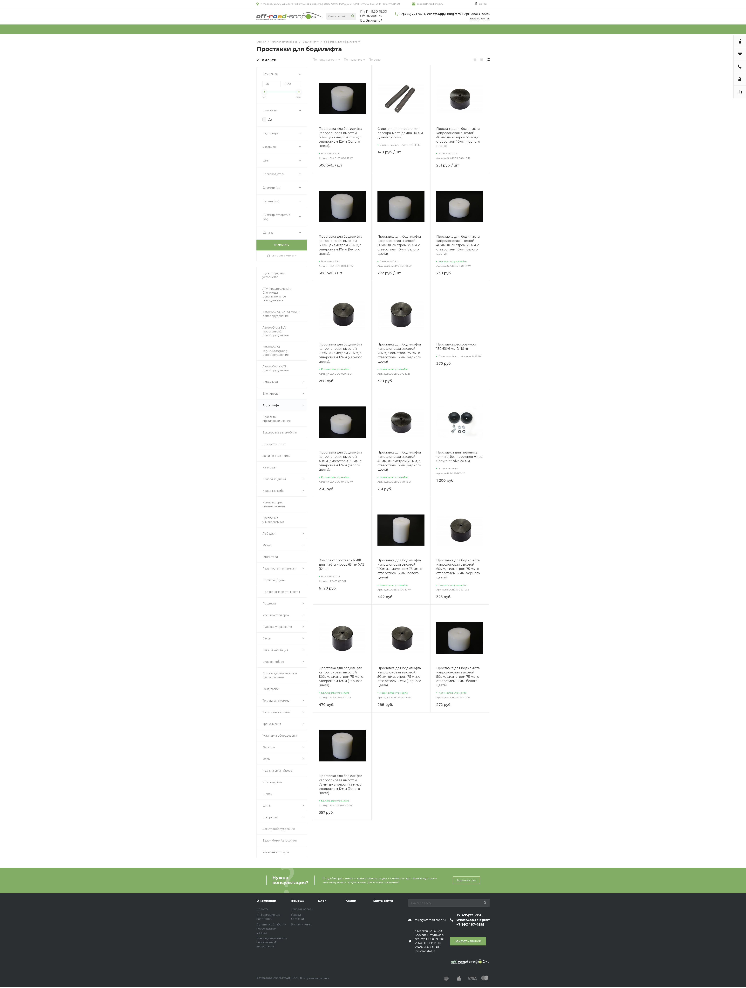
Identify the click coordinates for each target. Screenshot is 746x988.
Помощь (297, 901)
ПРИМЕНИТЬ (281, 245)
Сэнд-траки (270, 689)
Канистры (269, 467)
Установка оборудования (280, 735)
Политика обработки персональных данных (271, 928)
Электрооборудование (278, 829)
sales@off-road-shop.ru (430, 3)
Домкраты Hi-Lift (274, 444)
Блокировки (271, 393)
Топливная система (275, 700)
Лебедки (268, 533)
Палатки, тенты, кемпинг (279, 568)
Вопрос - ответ (301, 924)
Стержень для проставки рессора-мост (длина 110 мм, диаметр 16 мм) (400, 133)
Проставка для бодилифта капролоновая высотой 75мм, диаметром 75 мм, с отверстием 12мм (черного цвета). (399, 353)
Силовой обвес (273, 662)
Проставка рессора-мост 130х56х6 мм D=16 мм (456, 347)
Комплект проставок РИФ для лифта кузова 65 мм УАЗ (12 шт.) (341, 564)
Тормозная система (276, 712)
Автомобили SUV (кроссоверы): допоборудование (275, 331)
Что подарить (272, 782)
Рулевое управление (277, 627)
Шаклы (267, 794)
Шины (266, 805)
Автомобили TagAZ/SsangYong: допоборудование (275, 351)
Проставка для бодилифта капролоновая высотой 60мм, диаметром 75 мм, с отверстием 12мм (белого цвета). (340, 137)
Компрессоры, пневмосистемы (273, 504)
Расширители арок (275, 615)
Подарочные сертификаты (281, 592)
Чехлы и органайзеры (277, 770)
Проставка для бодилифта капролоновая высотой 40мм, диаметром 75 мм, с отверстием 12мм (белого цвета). (340, 461)
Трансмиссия (271, 724)
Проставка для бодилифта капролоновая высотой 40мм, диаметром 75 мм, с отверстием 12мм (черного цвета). (399, 461)
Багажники (270, 382)
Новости (262, 909)
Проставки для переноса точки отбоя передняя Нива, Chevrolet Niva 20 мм (459, 457)
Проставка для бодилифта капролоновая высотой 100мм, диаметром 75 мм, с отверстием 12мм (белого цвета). (399, 568)
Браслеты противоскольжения (276, 419)
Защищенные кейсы (276, 456)
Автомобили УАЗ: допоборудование (275, 368)
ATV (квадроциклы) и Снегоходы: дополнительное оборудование (277, 294)
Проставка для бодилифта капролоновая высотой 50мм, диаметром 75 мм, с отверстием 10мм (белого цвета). (399, 245)
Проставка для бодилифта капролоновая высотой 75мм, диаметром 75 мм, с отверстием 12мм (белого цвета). (340, 784)
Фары (266, 759)
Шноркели (270, 817)
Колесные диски (274, 479)
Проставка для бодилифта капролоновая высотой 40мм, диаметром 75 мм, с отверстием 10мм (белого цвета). (458, 245)
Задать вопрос (466, 880)
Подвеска (269, 603)
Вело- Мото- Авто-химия (279, 840)
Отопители (270, 557)
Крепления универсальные (273, 520)
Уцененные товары (275, 852)
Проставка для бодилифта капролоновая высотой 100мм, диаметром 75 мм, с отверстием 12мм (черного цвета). (341, 676)
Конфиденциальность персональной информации (271, 942)
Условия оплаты (302, 909)
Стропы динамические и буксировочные (279, 675)
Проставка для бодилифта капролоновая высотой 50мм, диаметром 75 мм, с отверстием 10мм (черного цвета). (399, 676)
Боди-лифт (270, 405)
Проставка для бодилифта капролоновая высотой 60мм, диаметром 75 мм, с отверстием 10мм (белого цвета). (340, 245)
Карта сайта (383, 901)
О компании (266, 901)
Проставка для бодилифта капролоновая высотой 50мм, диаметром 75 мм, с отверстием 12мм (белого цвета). (458, 676)
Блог (322, 901)
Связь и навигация (275, 650)
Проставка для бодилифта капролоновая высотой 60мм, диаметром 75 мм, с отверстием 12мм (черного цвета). (458, 568)
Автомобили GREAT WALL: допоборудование (281, 314)
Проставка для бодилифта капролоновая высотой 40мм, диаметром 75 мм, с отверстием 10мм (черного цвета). (458, 137)
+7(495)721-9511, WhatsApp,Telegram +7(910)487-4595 (444, 14)
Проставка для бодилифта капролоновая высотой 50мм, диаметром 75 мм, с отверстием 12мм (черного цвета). (340, 353)
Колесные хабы (273, 491)
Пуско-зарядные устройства (274, 275)
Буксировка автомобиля (279, 432)
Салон (266, 638)
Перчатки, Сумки (274, 580)
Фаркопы (268, 747)
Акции (351, 901)
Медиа (267, 545)
